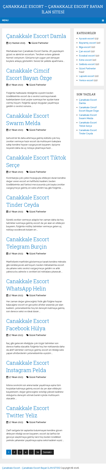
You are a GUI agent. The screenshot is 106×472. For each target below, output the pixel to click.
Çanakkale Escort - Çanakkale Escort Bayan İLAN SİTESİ (31, 468)
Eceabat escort (87, 55)
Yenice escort (86, 80)
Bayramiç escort (87, 43)
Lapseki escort (86, 76)
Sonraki (47, 452)
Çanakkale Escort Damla (36, 35)
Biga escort (85, 47)
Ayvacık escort (86, 38)
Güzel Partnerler (39, 43)
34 (37, 452)
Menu (5, 20)
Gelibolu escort (87, 64)
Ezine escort (85, 60)
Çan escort (84, 51)
